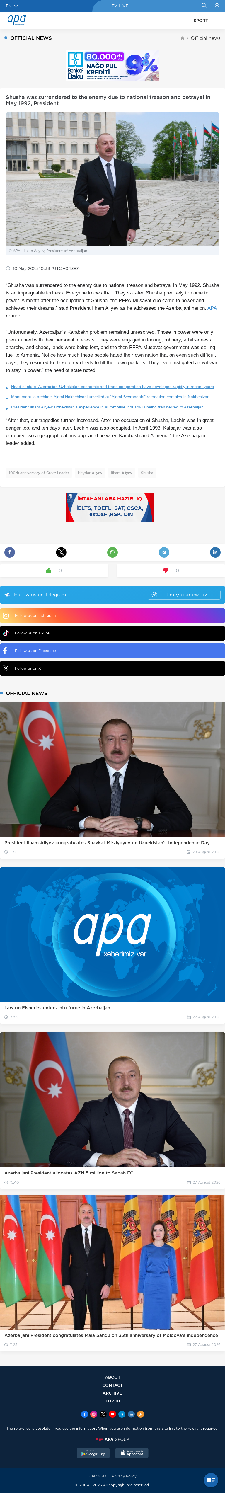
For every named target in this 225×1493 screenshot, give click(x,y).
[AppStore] (132, 1453)
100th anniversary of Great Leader (39, 473)
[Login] (217, 6)
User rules (97, 1476)
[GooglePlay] (93, 1453)
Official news (206, 38)
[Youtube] (112, 1415)
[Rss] (140, 1415)
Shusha (147, 473)
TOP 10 (112, 1400)
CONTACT (112, 1385)
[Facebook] (84, 1415)
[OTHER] (216, 20)
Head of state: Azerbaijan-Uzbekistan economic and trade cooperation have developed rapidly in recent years (112, 386)
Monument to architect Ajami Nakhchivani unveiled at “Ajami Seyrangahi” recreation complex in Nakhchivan (110, 396)
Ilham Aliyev (121, 473)
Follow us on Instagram (35, 615)
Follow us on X (28, 668)
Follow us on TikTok (32, 633)
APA (212, 308)
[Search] (204, 6)
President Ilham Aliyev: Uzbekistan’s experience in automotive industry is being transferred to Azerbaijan (107, 407)
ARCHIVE (112, 1392)
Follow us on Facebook (35, 650)
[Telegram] (121, 1415)
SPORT (201, 20)
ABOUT (112, 1377)
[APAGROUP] (112, 1439)
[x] (103, 1415)
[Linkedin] (131, 1415)
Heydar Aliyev (90, 473)
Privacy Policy (124, 1476)
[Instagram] (93, 1415)
